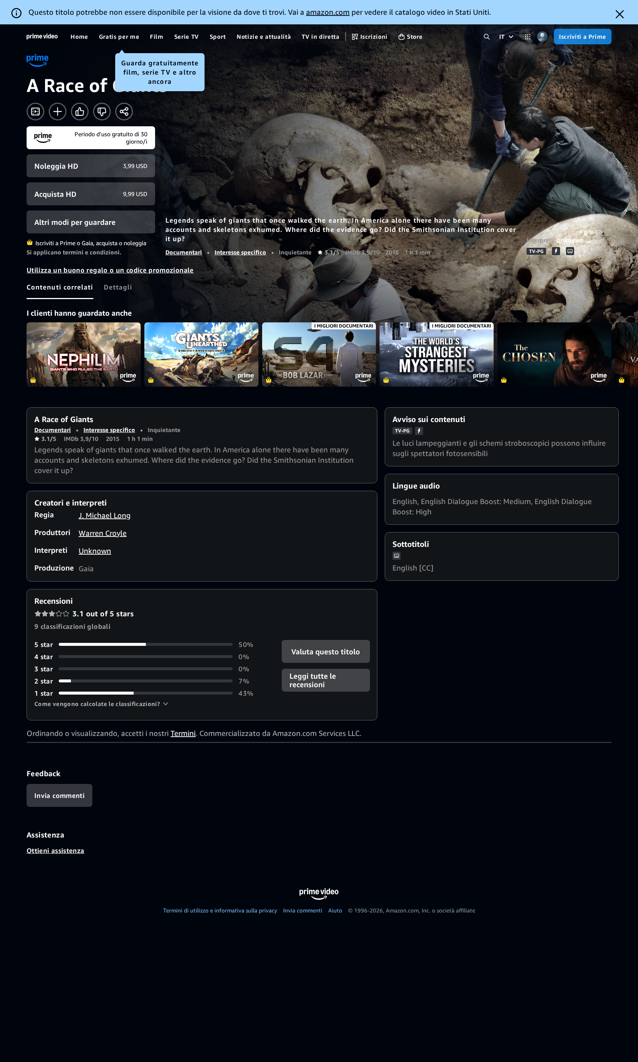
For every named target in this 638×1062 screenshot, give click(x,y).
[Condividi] (124, 111)
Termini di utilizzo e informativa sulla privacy (220, 910)
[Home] (42, 37)
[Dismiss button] (620, 14)
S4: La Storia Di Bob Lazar (319, 354)
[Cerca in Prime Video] (487, 37)
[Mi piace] (80, 111)
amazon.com (328, 12)
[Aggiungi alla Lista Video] (57, 111)
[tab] (60, 287)
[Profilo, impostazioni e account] (542, 37)
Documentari (183, 252)
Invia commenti (302, 910)
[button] (101, 704)
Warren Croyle (103, 533)
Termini (183, 733)
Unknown (570, 240)
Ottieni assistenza (55, 850)
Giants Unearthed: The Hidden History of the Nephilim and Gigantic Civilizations (201, 354)
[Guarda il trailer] (35, 111)
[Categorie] (528, 37)
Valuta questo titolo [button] (325, 651)
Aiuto (335, 910)
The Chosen (554, 354)
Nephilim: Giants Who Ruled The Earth (84, 354)
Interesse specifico (240, 252)
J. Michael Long (105, 515)
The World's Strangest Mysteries (437, 354)
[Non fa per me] (102, 111)
